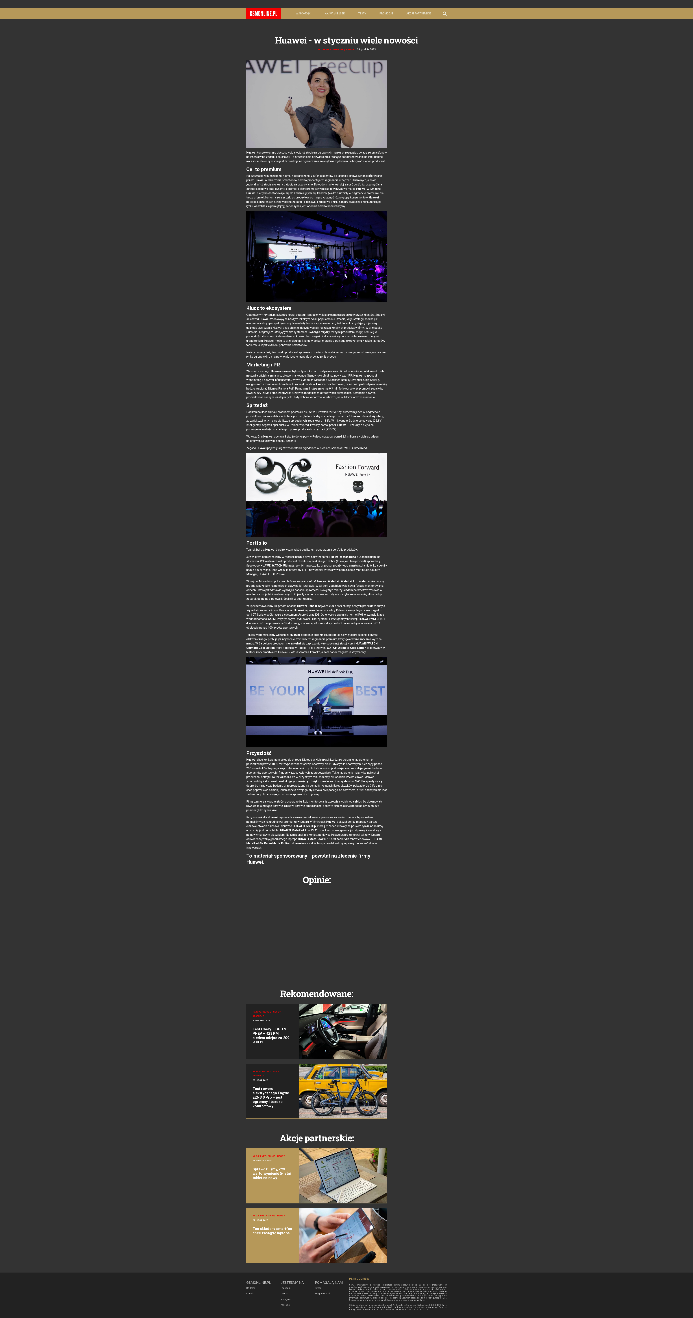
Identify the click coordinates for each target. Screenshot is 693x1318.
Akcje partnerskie (418, 13)
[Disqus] (316, 933)
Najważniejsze (335, 13)
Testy (362, 13)
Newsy (350, 49)
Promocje (386, 13)
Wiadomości (303, 13)
